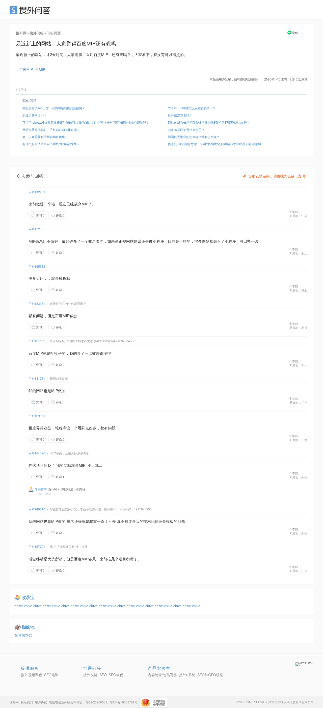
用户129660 (37, 416)
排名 (70, 521)
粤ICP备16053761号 (123, 702)
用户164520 (37, 453)
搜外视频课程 (31, 674)
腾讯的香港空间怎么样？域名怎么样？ (194, 136)
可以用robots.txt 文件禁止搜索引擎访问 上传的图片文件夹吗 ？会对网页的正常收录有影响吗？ (85, 122)
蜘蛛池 (28, 627)
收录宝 (28, 597)
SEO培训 (51, 674)
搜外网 (21, 32)
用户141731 (37, 378)
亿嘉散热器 (23, 635)
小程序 (158, 241)
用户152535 (37, 229)
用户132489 (37, 192)
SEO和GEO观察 (210, 674)
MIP (42, 69)
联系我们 (27, 702)
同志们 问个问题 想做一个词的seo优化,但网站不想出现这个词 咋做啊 (214, 144)
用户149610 (37, 509)
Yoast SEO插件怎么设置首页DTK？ (192, 108)
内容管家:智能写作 (162, 674)
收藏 (77, 215)
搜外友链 (90, 674)
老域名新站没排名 (34, 115)
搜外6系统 (187, 674)
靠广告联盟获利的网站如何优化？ (45, 136)
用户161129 (37, 341)
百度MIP (26, 69)
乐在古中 (41, 489)
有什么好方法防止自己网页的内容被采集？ (51, 144)
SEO (31, 10)
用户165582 (37, 266)
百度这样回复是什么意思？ (186, 129)
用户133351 (37, 303)
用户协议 (41, 702)
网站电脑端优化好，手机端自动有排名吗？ (51, 129)
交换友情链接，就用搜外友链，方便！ (279, 175)
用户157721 (37, 546)
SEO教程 (116, 674)
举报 (23, 89)
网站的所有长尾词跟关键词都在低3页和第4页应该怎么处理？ (209, 122)
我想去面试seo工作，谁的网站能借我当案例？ (53, 108)
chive (19, 605)
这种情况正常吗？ (180, 115)
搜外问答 (37, 32)
